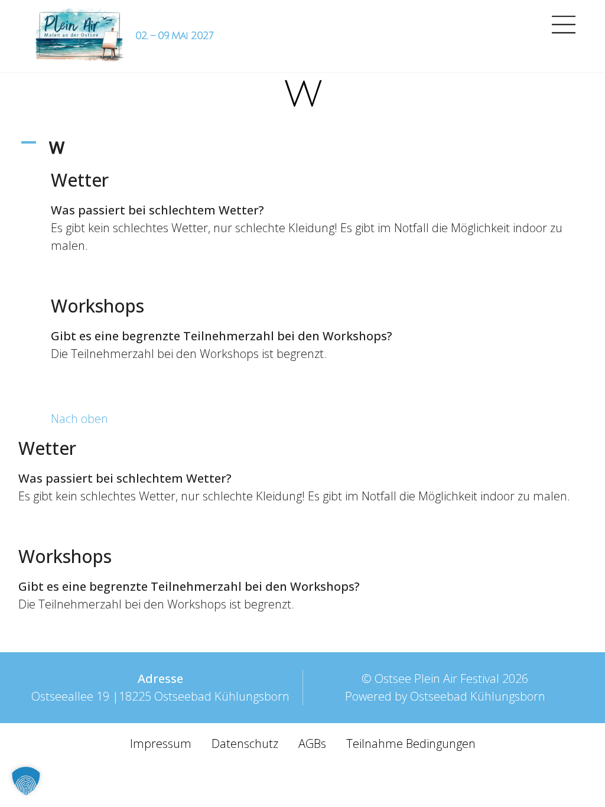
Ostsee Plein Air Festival (437, 678)
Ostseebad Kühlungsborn (477, 696)
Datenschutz (245, 743)
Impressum (160, 743)
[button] (302, 147)
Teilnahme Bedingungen (411, 743)
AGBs (312, 743)
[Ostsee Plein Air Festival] (79, 36)
